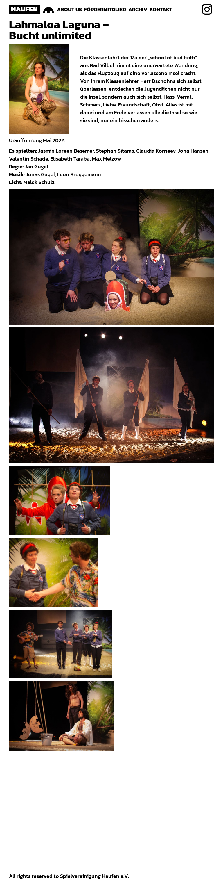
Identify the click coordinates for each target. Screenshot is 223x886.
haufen (24, 9)
